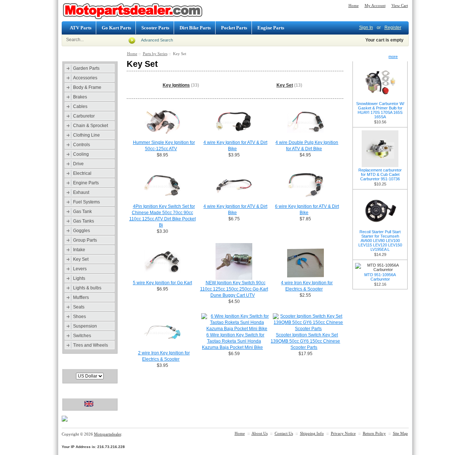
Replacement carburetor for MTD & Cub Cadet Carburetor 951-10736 (380, 174)
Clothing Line (86, 135)
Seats (78, 307)
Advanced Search (157, 40)
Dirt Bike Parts (195, 27)
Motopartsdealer (107, 434)
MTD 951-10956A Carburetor (380, 276)
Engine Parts (270, 27)
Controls (81, 144)
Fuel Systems (86, 202)
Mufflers (81, 297)
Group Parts (85, 240)
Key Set (80, 259)
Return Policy (374, 433)
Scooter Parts (155, 27)
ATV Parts (80, 27)
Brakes (80, 97)
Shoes (79, 316)
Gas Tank (82, 211)
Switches (82, 335)
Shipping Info (312, 433)
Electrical (82, 173)
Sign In (366, 27)
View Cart (399, 5)
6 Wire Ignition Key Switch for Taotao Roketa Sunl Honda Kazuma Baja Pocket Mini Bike (233, 341)
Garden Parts (86, 68)
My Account (375, 5)
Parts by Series (155, 53)
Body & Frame (87, 87)
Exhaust (81, 192)
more (393, 56)
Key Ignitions (176, 85)
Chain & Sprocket (90, 125)
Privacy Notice (343, 433)
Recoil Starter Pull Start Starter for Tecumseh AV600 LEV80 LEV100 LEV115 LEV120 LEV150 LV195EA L (380, 241)
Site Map (400, 433)
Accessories (85, 77)
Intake (79, 249)
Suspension (85, 326)
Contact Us (284, 433)
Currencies (78, 364)
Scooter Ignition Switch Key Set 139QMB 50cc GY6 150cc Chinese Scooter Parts (305, 341)
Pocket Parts (234, 27)
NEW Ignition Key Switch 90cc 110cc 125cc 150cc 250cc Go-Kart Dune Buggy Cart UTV (234, 289)
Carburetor (84, 116)
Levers (80, 268)
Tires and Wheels (90, 345)
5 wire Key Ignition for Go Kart (162, 283)
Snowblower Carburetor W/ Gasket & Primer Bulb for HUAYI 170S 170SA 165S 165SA (380, 110)
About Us (260, 433)
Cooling (81, 154)
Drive (78, 163)
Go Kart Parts (116, 27)
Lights (79, 278)
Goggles (81, 230)
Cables (80, 106)
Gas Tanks (83, 221)
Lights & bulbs (87, 287)
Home (353, 5)
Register (392, 27)
